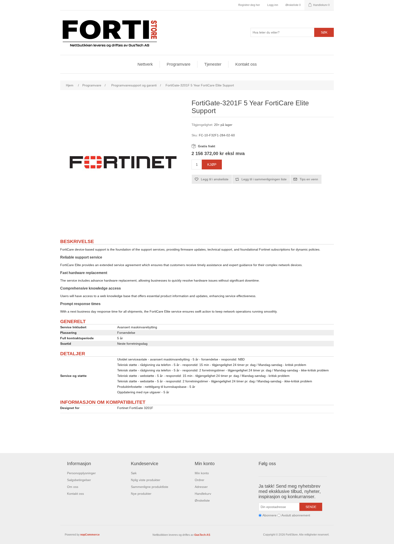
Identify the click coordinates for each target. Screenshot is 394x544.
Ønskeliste (202, 500)
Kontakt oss (246, 64)
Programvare (178, 64)
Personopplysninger (81, 473)
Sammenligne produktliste (149, 487)
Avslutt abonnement (295, 515)
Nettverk (145, 64)
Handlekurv (203, 493)
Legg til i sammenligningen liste (264, 179)
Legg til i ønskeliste (214, 179)
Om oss (72, 487)
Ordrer (199, 480)
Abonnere (269, 515)
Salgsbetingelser (79, 480)
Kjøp (211, 164)
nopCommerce (90, 534)
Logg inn (272, 5)
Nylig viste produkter (145, 480)
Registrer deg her (249, 5)
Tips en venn (309, 179)
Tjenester (212, 64)
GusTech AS (202, 534)
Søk (324, 32)
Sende (311, 507)
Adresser (201, 487)
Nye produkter (141, 493)
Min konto (202, 473)
